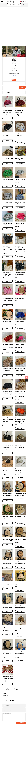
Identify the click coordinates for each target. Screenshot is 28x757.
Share (13, 79)
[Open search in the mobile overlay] (14, 5)
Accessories (5, 695)
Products (14, 83)
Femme (4, 693)
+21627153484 (14, 71)
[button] (2, 1)
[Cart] (25, 1)
